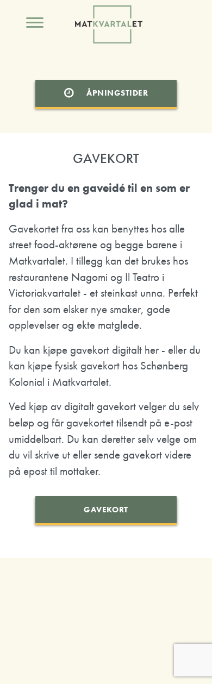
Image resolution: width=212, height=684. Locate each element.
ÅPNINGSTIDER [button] (117, 92)
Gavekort (106, 509)
